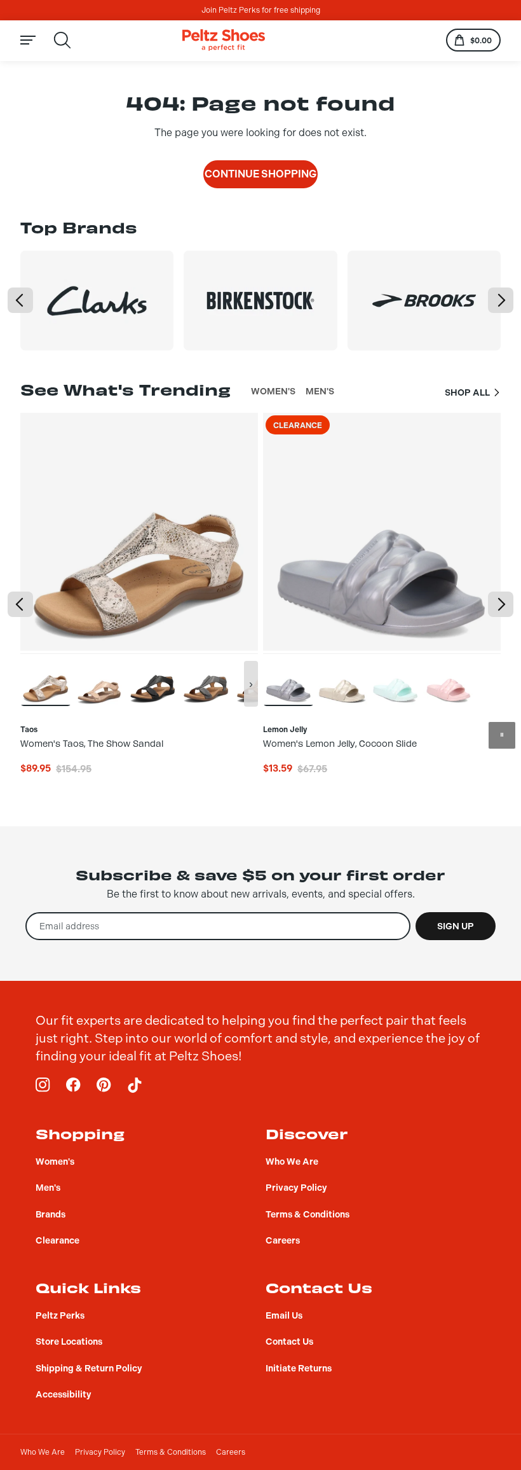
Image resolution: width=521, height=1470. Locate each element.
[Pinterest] (104, 1085)
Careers (230, 1452)
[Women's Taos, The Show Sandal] (45, 679)
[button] (20, 300)
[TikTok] (134, 1085)
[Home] (223, 40)
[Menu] (35, 40)
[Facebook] (73, 1085)
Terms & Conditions (170, 1452)
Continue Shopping (260, 174)
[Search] (62, 40)
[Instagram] (43, 1085)
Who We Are (42, 1452)
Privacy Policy (100, 1452)
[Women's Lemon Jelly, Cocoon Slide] (288, 679)
